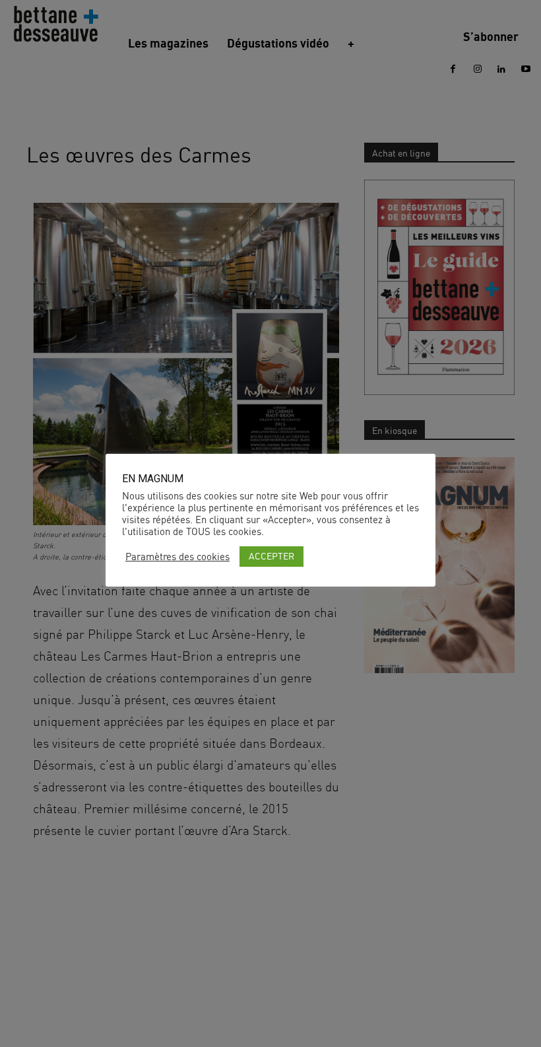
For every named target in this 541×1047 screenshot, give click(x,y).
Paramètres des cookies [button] (177, 557)
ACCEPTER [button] (271, 555)
